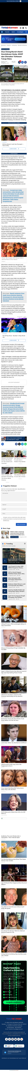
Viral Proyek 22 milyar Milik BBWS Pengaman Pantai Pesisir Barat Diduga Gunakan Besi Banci (17, 567)
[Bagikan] (25, 62)
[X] (9, 1040)
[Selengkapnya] (25, 543)
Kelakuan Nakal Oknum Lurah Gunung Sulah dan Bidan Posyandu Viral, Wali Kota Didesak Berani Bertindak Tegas (17, 584)
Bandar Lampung (5, 49)
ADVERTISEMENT (12, 1035)
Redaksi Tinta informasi (4, 62)
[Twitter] (19, 444)
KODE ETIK (11, 1032)
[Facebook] (16, 444)
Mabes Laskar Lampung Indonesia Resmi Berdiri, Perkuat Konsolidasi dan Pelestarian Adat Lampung (18, 534)
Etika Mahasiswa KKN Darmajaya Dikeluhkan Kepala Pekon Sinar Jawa (15, 578)
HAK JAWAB (13, 1034)
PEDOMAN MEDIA (19, 1032)
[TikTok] (18, 1040)
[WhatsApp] (25, 444)
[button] (20, 28)
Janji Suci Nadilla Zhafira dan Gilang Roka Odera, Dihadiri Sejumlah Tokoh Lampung (16, 590)
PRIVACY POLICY (21, 1034)
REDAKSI (6, 1032)
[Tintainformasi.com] (9, 28)
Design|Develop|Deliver (14, 1002)
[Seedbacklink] (21, 1039)
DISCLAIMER (5, 1034)
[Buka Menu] (23, 28)
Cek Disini (9, 1053)
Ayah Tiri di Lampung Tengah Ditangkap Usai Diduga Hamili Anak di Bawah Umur (16, 596)
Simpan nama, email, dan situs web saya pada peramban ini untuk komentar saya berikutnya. (14, 519)
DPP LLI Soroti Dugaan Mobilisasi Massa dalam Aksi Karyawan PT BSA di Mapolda (16, 573)
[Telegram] (22, 444)
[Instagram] (12, 1040)
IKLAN (18, 1035)
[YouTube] (15, 1040)
